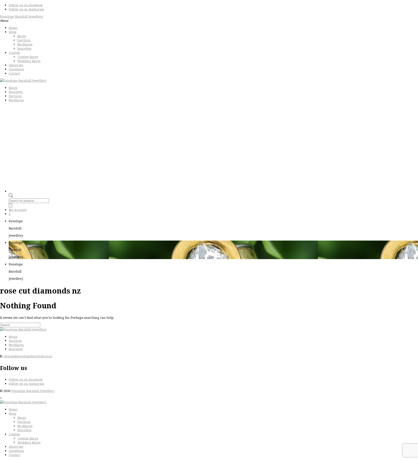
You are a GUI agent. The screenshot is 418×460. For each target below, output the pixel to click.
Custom (14, 53)
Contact (14, 73)
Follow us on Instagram (26, 9)
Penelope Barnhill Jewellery (21, 16)
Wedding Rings (28, 61)
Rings (21, 36)
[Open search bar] (11, 196)
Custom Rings (27, 57)
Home (13, 28)
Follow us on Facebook (25, 5)
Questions (16, 69)
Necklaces (24, 44)
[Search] (10, 205)
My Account (18, 210)
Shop (12, 32)
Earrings (23, 40)
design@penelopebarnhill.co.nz (28, 356)
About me (16, 65)
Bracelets (24, 48)
